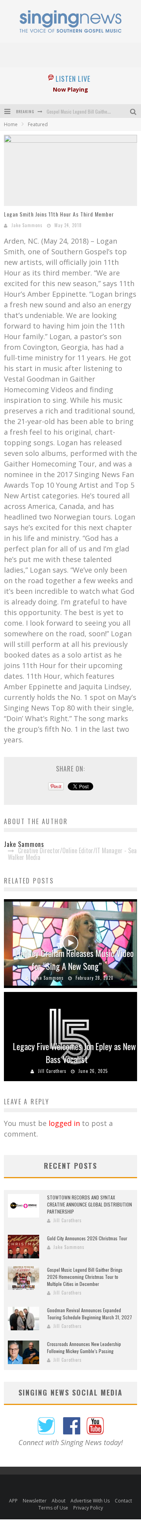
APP (13, 1500)
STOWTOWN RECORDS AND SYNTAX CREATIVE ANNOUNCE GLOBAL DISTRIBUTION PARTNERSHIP (89, 1204)
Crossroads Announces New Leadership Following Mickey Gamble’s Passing (84, 1347)
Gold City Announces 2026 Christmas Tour (87, 1238)
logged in (64, 1123)
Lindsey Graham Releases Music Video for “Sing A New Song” (74, 959)
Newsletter (35, 1500)
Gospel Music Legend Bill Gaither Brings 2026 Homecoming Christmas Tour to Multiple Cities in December (85, 1276)
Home (11, 124)
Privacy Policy (88, 1507)
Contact (123, 1500)
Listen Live (73, 78)
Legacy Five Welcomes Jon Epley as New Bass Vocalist (74, 1052)
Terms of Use (53, 1507)
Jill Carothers (52, 1071)
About (58, 1500)
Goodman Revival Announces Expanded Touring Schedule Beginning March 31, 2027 (89, 1313)
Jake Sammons (27, 225)
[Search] (134, 111)
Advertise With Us (90, 1500)
